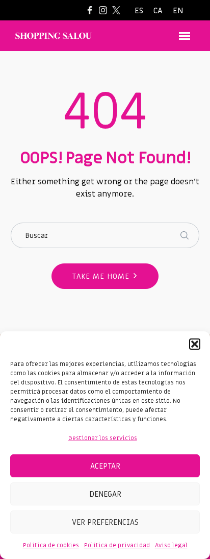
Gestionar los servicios (102, 438)
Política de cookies (51, 545)
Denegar (105, 494)
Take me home (100, 276)
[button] (195, 344)
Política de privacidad (117, 545)
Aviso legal (171, 545)
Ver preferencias (105, 522)
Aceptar (105, 466)
